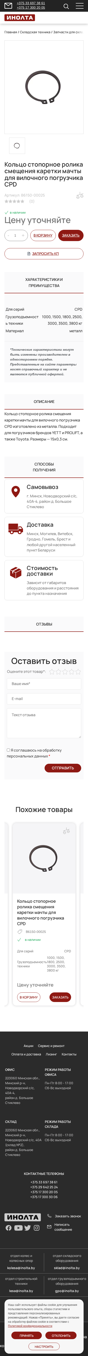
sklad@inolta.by (67, 1268)
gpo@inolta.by (67, 1291)
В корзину (43, 235)
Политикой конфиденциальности (30, 1326)
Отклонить (61, 1336)
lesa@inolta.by (21, 1291)
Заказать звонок (68, 1216)
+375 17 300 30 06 (44, 1197)
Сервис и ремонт (51, 1045)
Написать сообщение (63, 1227)
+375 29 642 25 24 (44, 1187)
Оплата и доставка (26, 1054)
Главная (10, 32)
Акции (28, 1045)
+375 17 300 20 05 (31, 7)
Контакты (69, 1054)
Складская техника (35, 32)
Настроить (44, 1347)
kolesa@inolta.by (21, 1268)
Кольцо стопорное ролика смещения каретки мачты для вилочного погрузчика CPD (40, 912)
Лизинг (51, 1054)
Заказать (60, 997)
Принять (27, 1336)
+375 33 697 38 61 (31, 3)
